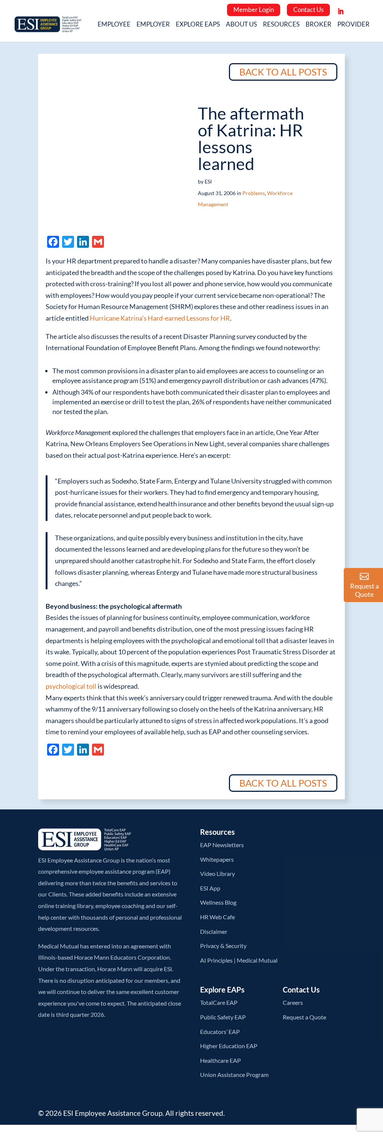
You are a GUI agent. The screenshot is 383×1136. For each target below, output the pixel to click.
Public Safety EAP (223, 1017)
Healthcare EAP (220, 1060)
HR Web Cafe (217, 916)
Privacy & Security (223, 945)
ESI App (210, 888)
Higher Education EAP (228, 1045)
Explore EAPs (198, 25)
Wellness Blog (218, 902)
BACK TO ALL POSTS (283, 71)
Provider (353, 25)
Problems (253, 193)
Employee (114, 25)
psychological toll (71, 686)
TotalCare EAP (219, 1002)
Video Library (217, 873)
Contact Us (308, 9)
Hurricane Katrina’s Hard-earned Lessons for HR (160, 318)
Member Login (253, 9)
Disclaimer (213, 931)
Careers (293, 1002)
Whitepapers (217, 859)
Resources (281, 25)
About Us (241, 25)
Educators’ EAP (220, 1031)
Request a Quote (304, 1017)
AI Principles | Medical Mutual (239, 960)
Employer (153, 25)
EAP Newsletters (222, 844)
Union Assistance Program (234, 1074)
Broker (318, 25)
